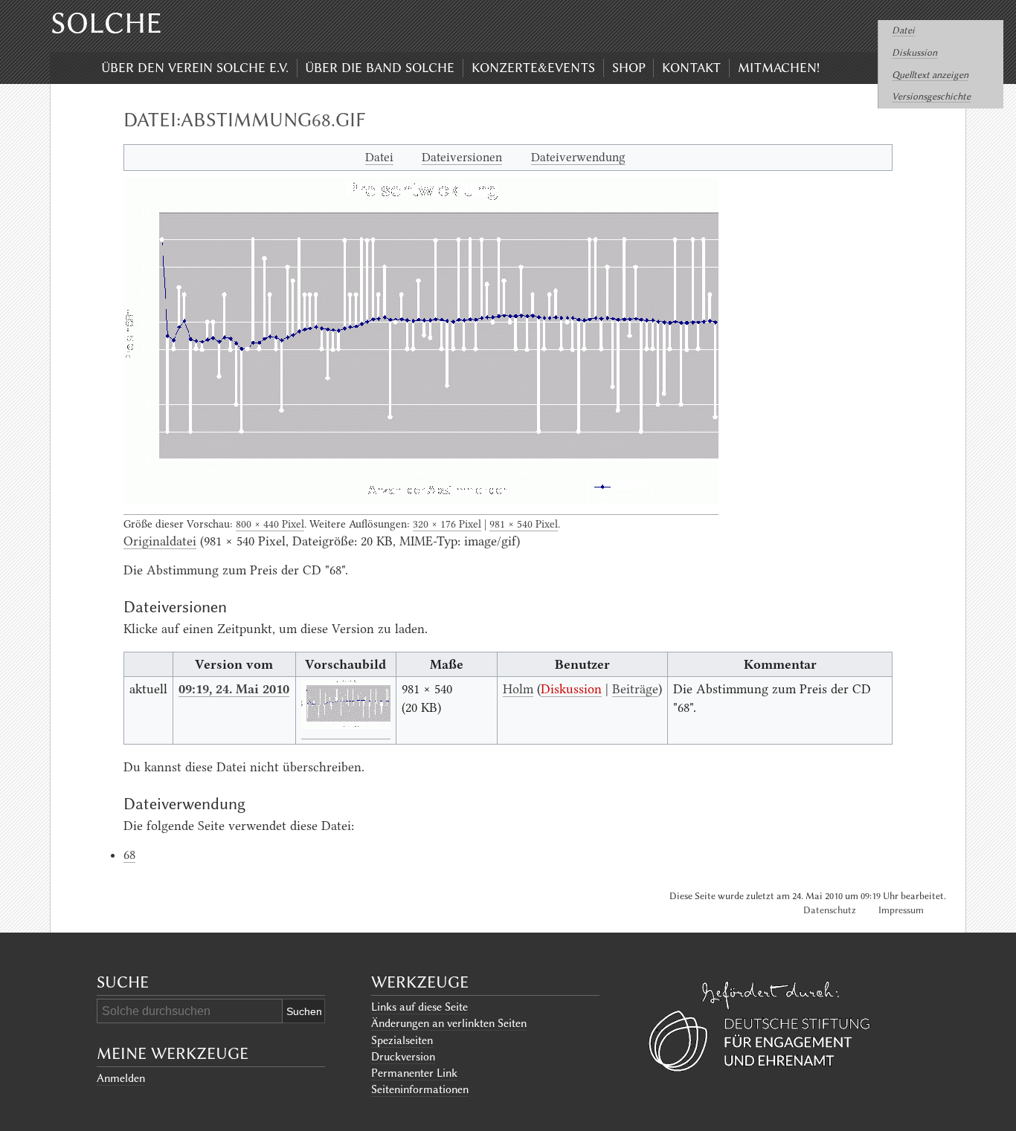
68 (129, 854)
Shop (629, 67)
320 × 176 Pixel (447, 524)
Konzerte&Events (533, 67)
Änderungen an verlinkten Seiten (449, 1023)
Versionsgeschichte (931, 96)
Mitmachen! (779, 67)
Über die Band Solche (379, 67)
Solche (106, 23)
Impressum (901, 910)
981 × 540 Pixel (523, 524)
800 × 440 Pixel (270, 524)
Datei (903, 30)
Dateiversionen (462, 157)
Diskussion (914, 52)
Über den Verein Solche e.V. (195, 67)
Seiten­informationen (420, 1089)
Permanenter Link (414, 1073)
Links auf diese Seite (419, 1007)
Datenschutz (829, 910)
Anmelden (121, 1078)
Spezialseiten (402, 1040)
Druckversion (403, 1056)
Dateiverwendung (578, 157)
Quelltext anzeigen (930, 74)
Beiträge (635, 688)
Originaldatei (159, 541)
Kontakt (691, 67)
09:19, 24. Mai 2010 (234, 688)
